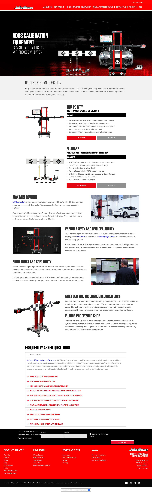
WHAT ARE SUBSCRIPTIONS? (40, 410)
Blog (5, 463)
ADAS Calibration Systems (41, 465)
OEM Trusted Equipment (80, 7)
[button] (75, 355)
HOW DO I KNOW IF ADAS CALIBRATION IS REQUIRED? (49, 386)
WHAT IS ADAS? (35, 355)
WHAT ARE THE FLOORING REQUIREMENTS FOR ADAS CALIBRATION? (54, 405)
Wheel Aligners (38, 455)
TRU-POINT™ (75, 107)
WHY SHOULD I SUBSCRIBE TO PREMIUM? (45, 419)
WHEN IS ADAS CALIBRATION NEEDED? (43, 377)
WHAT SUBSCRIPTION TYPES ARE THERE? (45, 414)
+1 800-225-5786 (136, 2)
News (6, 460)
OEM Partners (8, 465)
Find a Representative (103, 7)
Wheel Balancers (38, 457)
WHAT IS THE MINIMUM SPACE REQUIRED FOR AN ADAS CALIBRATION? (55, 391)
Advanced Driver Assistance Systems (40, 360)
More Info (111, 138)
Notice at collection (67, 490)
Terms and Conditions (99, 455)
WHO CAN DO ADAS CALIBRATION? (42, 381)
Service (64, 460)
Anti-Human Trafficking (99, 460)
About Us (47, 7)
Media (6, 468)
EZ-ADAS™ (73, 149)
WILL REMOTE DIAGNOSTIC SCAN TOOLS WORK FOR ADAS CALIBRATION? (56, 396)
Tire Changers (37, 460)
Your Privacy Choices (79, 490)
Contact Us (121, 7)
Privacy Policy (96, 457)
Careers (6, 457)
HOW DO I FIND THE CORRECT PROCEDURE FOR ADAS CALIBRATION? (54, 400)
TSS (140, 7)
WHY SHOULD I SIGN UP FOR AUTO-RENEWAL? (46, 424)
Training (133, 7)
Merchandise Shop (10, 473)
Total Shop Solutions (10, 470)
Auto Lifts (36, 463)
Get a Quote (81, 138)
